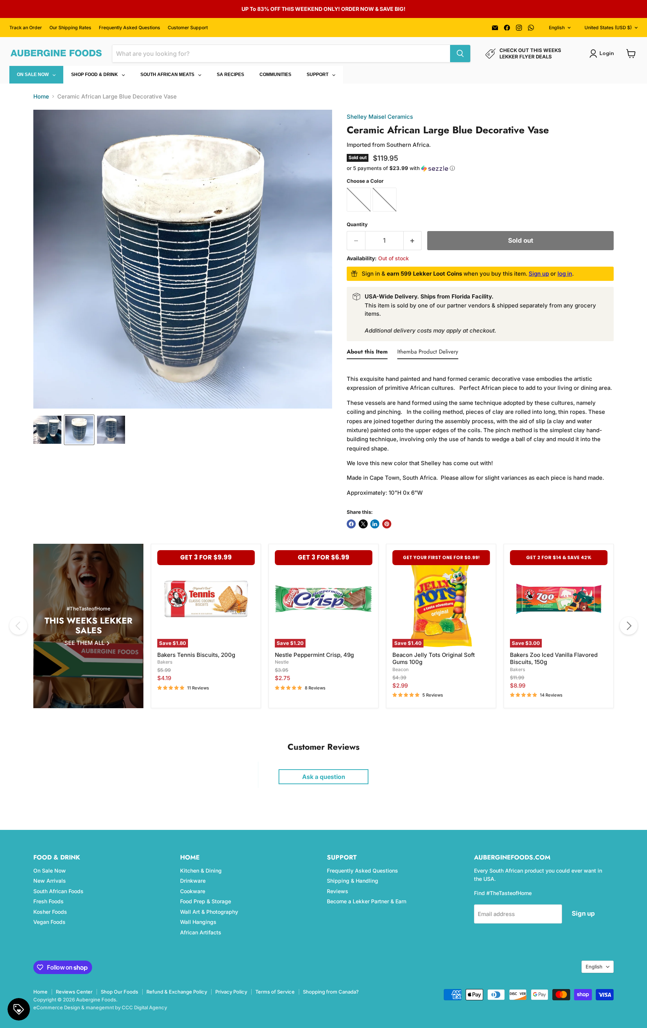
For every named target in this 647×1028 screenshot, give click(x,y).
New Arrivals (49, 880)
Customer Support (188, 27)
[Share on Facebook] (351, 523)
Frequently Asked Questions (129, 27)
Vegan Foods (49, 922)
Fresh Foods (48, 901)
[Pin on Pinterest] (386, 523)
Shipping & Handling (352, 880)
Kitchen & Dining (201, 870)
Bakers (165, 662)
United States (608, 27)
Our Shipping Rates (70, 27)
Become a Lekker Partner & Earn (366, 901)
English (557, 27)
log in (565, 273)
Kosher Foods (50, 912)
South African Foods (58, 891)
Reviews (337, 891)
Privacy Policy (231, 992)
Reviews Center (74, 992)
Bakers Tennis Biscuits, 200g (196, 654)
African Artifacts (200, 932)
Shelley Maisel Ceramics (380, 116)
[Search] (460, 53)
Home (41, 96)
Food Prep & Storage (205, 901)
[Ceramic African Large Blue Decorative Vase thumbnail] (47, 430)
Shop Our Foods (119, 992)
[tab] (367, 353)
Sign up (539, 273)
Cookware (192, 891)
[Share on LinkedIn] (374, 523)
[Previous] (18, 626)
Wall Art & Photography (209, 912)
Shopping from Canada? (331, 992)
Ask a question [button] (323, 776)
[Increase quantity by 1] (413, 240)
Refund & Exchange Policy (176, 992)
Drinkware (193, 880)
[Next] (629, 626)
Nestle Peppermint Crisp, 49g (314, 654)
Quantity (357, 224)
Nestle (282, 662)
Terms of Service (275, 992)
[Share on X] (363, 523)
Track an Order (25, 27)
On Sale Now (49, 870)
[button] (480, 168)
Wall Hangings (198, 922)
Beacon (400, 669)
